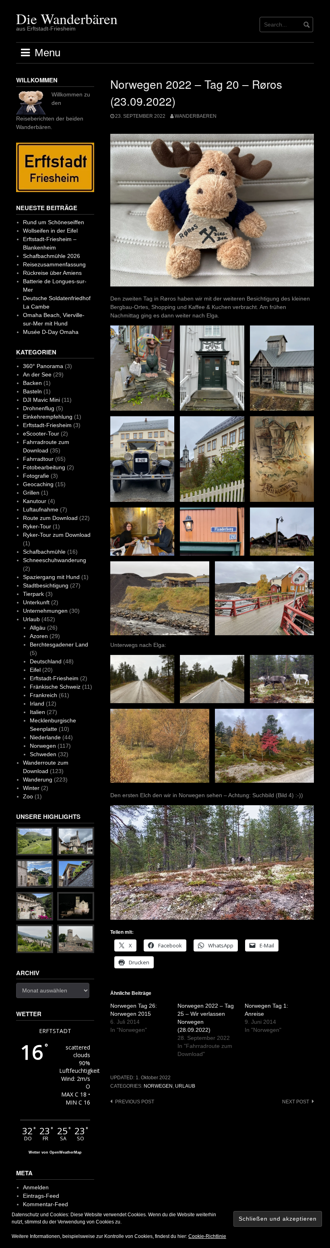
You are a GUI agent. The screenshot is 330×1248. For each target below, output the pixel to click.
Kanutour (34, 501)
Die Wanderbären (67, 18)
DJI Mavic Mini (41, 400)
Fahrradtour (38, 459)
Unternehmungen (45, 611)
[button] (142, 368)
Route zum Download (50, 518)
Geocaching (38, 484)
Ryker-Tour (37, 526)
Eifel (35, 670)
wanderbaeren (196, 116)
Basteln (32, 391)
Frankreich (43, 695)
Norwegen (158, 1086)
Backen (32, 383)
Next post (295, 1102)
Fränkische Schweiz (55, 686)
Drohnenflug (38, 408)
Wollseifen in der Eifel (50, 230)
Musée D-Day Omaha (50, 332)
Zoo (28, 796)
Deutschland (46, 661)
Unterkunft (36, 602)
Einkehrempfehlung (47, 416)
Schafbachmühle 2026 (51, 256)
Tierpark (33, 594)
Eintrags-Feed (41, 1196)
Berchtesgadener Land (59, 644)
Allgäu (37, 627)
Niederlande (45, 737)
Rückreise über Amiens (52, 273)
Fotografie (36, 476)
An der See (37, 374)
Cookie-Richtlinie (207, 1236)
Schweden (43, 754)
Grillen (31, 492)
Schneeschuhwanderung (54, 560)
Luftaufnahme (40, 509)
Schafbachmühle (44, 551)
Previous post (134, 1102)
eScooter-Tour (41, 433)
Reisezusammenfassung (54, 264)
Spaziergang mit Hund (51, 577)
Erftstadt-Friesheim (47, 425)
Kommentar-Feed (45, 1204)
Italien (37, 712)
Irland (37, 703)
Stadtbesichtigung (45, 585)
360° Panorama (43, 366)
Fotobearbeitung (44, 467)
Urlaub (185, 1086)
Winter (31, 788)
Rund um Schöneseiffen (53, 222)
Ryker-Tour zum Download (57, 535)
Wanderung (37, 779)
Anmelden (36, 1187)
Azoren (39, 636)
